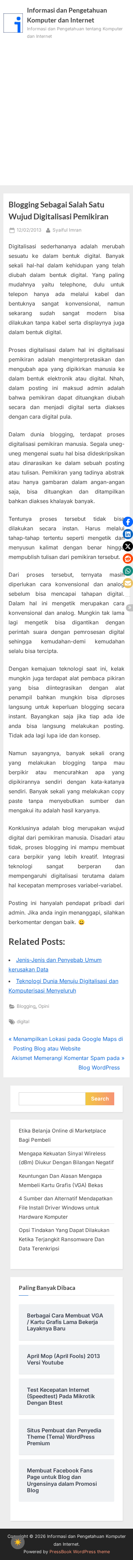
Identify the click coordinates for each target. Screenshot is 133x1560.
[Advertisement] (66, 110)
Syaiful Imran (67, 230)
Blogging (26, 1006)
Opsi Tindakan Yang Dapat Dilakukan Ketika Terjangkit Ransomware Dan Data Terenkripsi (64, 1239)
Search (100, 1098)
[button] (128, 522)
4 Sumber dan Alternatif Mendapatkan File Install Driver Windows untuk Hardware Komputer (66, 1207)
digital (23, 1021)
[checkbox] (18, 1542)
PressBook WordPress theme (79, 1551)
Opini (43, 1006)
